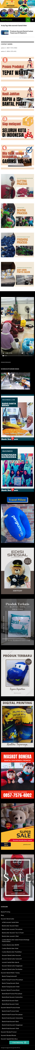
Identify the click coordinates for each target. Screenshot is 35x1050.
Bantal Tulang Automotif (9, 976)
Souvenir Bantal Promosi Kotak (10, 1007)
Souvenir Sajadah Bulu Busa (9, 1039)
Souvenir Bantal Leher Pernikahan (12, 969)
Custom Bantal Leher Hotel (10, 948)
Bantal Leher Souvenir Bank (10, 926)
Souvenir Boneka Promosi (9, 1032)
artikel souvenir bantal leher (10, 922)
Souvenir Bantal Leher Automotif (12, 959)
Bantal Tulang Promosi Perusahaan (12, 979)
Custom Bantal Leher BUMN (10, 945)
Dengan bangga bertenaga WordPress (10, 1047)
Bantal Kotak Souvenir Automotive (12, 1018)
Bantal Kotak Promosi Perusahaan (12, 1014)
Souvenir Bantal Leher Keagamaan (12, 966)
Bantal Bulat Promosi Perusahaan (12, 993)
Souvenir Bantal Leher (7, 919)
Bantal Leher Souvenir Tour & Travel (13, 932)
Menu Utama (32, 19)
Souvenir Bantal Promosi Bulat (10, 990)
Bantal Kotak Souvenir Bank (10, 1021)
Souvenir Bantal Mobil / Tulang (10, 973)
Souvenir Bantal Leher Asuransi (11, 955)
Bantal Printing (5, 912)
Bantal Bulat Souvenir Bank (10, 1000)
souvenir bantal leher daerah (10, 962)
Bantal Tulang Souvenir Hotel (10, 986)
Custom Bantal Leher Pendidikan (12, 952)
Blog (2, 915)
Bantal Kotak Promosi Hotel (10, 1011)
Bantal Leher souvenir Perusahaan (12, 929)
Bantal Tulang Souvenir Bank (10, 983)
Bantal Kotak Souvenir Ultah (10, 1028)
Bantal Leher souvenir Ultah (10, 936)
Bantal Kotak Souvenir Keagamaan (12, 1025)
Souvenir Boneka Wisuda (8, 1035)
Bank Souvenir (6, 20)
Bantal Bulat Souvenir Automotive (12, 997)
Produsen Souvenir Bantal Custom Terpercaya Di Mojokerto (21, 32)
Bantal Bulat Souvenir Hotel (10, 1004)
